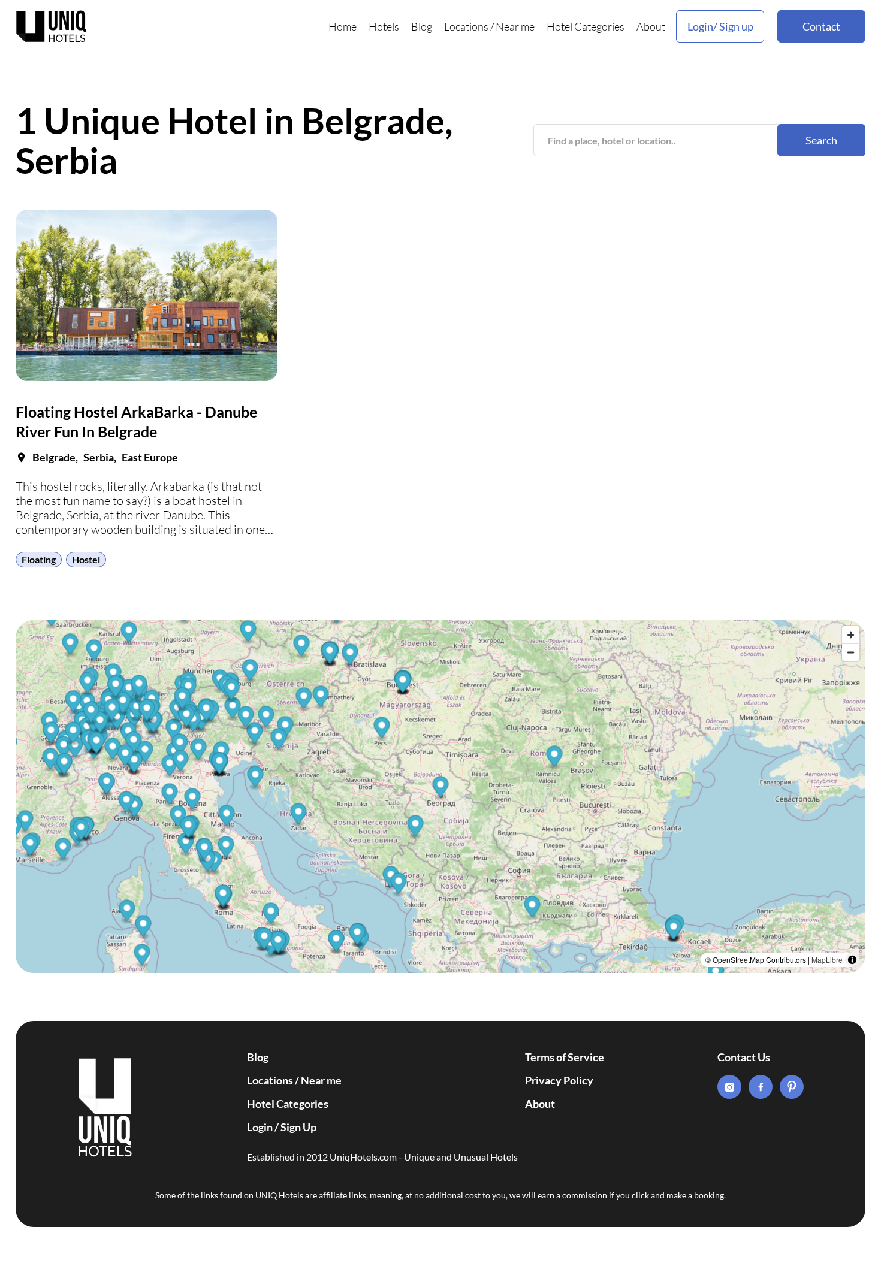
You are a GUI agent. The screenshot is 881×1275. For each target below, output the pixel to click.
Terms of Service (564, 1056)
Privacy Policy (559, 1080)
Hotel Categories (585, 26)
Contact (821, 26)
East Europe (150, 457)
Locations (466, 26)
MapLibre (827, 959)
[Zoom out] (850, 652)
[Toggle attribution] (852, 960)
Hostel (86, 559)
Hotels (384, 26)
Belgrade (54, 457)
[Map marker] (532, 908)
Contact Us (743, 1056)
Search (821, 140)
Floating (39, 559)
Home (342, 26)
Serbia (98, 457)
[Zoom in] (850, 634)
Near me (515, 26)
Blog (421, 26)
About (650, 26)
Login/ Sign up (720, 26)
